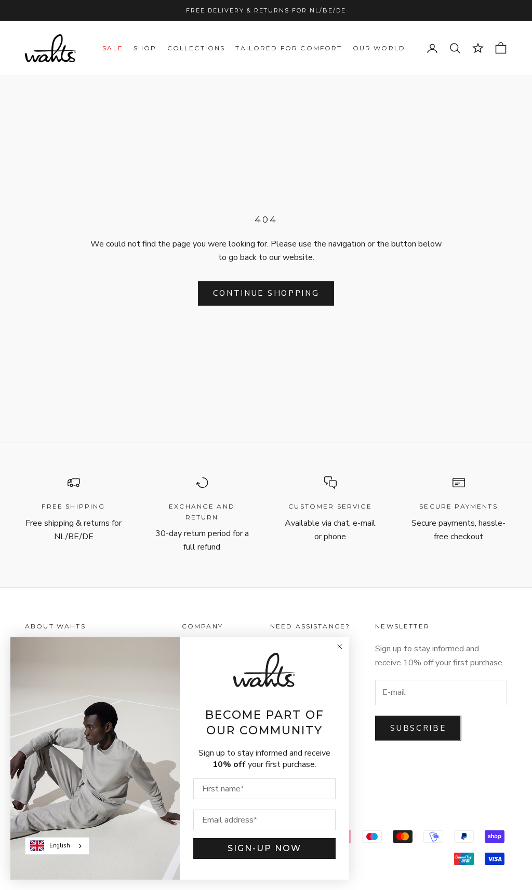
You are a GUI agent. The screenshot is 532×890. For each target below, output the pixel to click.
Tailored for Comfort (288, 48)
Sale (112, 48)
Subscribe (418, 728)
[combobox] (57, 846)
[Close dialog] (340, 646)
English (59, 845)
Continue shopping (266, 293)
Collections (196, 48)
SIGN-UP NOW (264, 848)
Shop (145, 48)
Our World (379, 48)
